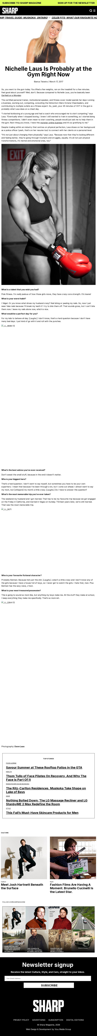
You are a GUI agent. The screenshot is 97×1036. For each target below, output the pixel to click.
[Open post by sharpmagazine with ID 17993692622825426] (14, 917)
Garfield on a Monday (11, 95)
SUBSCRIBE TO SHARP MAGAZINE (21, 3)
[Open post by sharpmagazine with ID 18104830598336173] (37, 917)
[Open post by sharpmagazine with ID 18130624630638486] (83, 941)
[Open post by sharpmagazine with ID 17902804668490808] (60, 941)
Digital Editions (75, 1020)
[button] (94, 10)
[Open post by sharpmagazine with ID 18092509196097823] (14, 941)
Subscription (55, 1020)
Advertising (38, 1020)
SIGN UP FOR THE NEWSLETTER (76, 3)
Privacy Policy (21, 1020)
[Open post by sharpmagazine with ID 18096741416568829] (60, 917)
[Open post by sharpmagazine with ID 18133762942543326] (37, 941)
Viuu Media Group (63, 1029)
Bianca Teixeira (41, 81)
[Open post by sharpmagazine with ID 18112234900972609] (83, 917)
